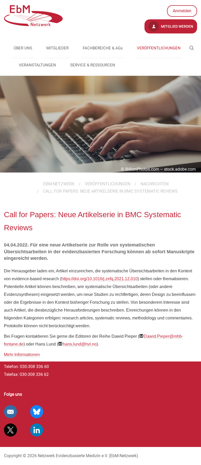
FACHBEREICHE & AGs (103, 48)
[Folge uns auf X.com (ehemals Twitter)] (10, 430)
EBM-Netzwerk (59, 183)
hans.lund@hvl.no (80, 344)
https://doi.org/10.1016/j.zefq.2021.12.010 (99, 279)
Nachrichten (155, 183)
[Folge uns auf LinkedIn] (36, 430)
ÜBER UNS (23, 48)
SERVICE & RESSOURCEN (92, 65)
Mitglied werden (176, 26)
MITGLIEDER (57, 48)
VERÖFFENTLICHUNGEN (159, 48)
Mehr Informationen (22, 354)
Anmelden (182, 10)
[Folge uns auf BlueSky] (36, 411)
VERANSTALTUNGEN (37, 65)
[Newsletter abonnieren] (10, 411)
